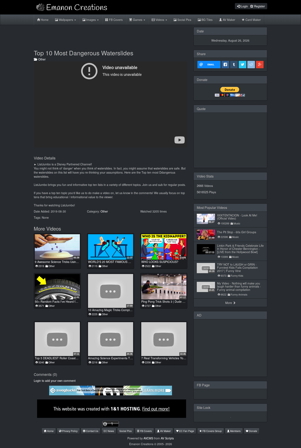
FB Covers (115, 20)
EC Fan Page (186, 431)
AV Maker (228, 20)
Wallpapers (66, 20)
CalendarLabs (230, 163)
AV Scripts (167, 438)
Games (137, 20)
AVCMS (148, 438)
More (229, 303)
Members (235, 431)
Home (44, 20)
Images (91, 20)
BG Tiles (207, 20)
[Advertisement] (110, 36)
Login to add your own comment (55, 381)
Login (244, 6)
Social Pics (184, 20)
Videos (160, 20)
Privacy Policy (69, 431)
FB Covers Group (212, 431)
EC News (109, 431)
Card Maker (253, 20)
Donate (252, 431)
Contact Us (91, 431)
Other (41, 59)
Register (259, 6)
